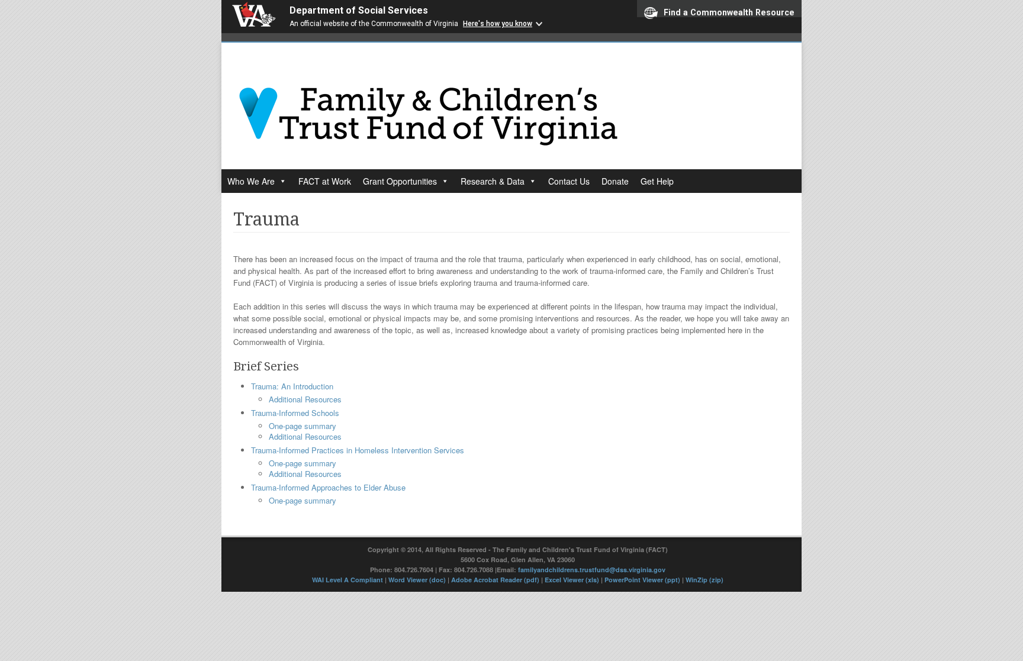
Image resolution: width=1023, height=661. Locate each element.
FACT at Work (324, 181)
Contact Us (569, 181)
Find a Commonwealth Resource (729, 12)
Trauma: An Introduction (292, 386)
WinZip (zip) (704, 579)
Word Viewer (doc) (417, 579)
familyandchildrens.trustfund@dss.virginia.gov (591, 569)
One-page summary (302, 425)
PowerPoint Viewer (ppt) (642, 579)
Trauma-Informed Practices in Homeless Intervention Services (357, 450)
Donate (615, 181)
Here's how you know (497, 24)
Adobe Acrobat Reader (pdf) (495, 579)
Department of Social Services (358, 10)
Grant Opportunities (400, 181)
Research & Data (493, 181)
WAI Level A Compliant (348, 579)
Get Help (657, 181)
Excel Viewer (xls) (572, 579)
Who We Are (251, 181)
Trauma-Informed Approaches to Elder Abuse (328, 487)
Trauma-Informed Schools (295, 412)
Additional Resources (305, 399)
